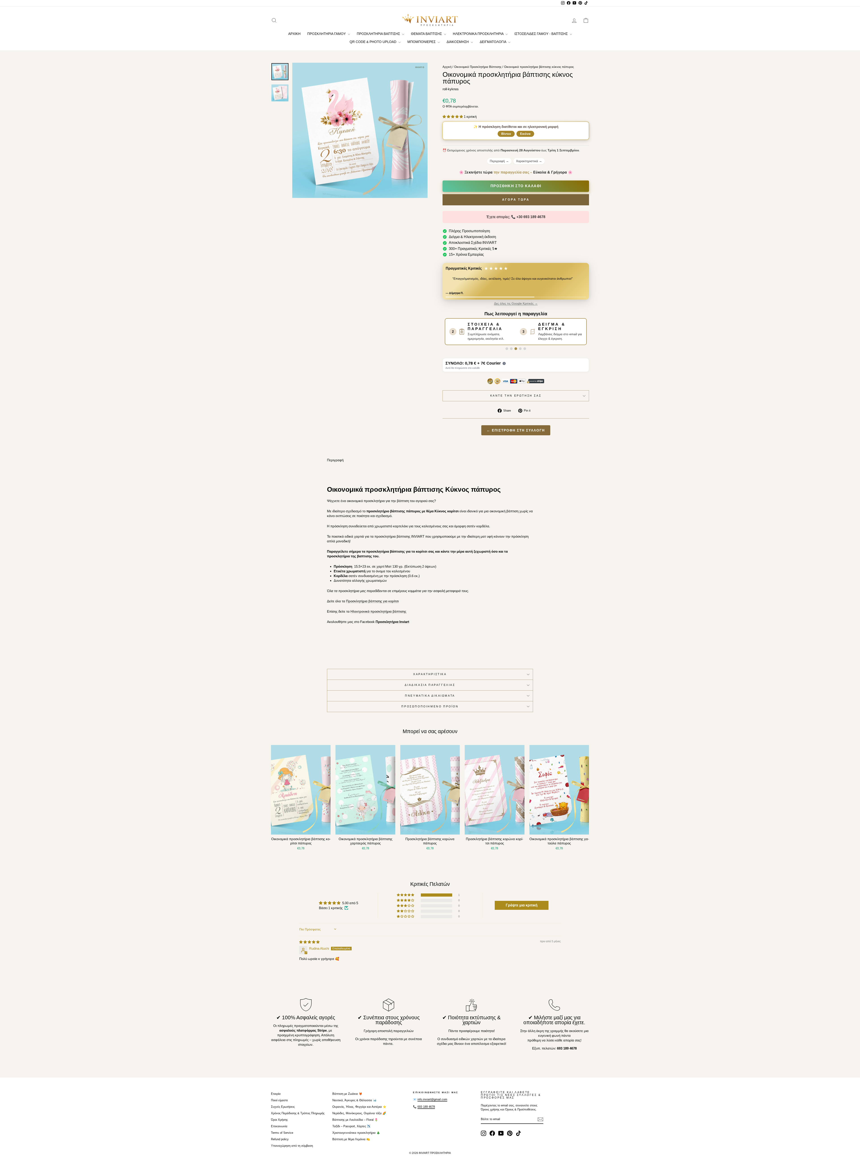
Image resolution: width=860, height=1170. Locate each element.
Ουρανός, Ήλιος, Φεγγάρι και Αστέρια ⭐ (359, 1110)
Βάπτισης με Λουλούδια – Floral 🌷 (355, 1123)
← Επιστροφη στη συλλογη (516, 434)
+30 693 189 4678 (530, 217)
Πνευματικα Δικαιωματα (430, 699)
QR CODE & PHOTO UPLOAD (373, 42)
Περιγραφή (499, 161)
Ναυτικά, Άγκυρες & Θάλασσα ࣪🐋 (354, 1104)
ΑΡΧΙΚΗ (294, 34)
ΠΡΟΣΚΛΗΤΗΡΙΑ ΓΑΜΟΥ (327, 34)
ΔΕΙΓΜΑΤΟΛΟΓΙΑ (493, 42)
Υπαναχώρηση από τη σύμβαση (292, 1149)
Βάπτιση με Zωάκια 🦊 (347, 1097)
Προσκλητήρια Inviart (392, 625)
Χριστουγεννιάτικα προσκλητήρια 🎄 (356, 1136)
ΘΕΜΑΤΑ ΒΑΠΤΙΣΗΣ (427, 34)
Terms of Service (282, 1136)
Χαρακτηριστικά (529, 161)
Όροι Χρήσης (279, 1123)
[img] (309, 946)
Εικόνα (525, 133)
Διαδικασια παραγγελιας (430, 688)
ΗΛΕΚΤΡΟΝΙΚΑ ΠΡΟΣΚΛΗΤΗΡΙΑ (478, 34)
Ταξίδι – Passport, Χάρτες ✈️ (351, 1130)
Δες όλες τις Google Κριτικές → (516, 307)
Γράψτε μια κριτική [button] (522, 909)
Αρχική (447, 67)
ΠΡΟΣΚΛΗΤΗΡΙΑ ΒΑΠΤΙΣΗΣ (379, 34)
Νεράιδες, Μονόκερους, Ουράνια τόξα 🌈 (359, 1117)
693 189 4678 (426, 1110)
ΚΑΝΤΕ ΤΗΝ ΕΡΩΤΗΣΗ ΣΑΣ (516, 399)
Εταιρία (276, 1097)
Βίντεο (506, 133)
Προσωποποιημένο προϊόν (429, 710)
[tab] (506, 352)
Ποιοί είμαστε (279, 1104)
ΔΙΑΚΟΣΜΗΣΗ (458, 42)
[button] (453, 116)
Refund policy (280, 1143)
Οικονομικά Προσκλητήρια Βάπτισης (477, 67)
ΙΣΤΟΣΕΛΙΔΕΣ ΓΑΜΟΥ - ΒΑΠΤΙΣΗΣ (541, 34)
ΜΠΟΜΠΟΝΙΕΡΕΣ (421, 42)
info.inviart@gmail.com (432, 1103)
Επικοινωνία (279, 1130)
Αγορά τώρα (515, 199)
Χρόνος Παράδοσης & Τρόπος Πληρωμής (298, 1117)
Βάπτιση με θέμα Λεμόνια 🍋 (351, 1143)
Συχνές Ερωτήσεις (283, 1110)
